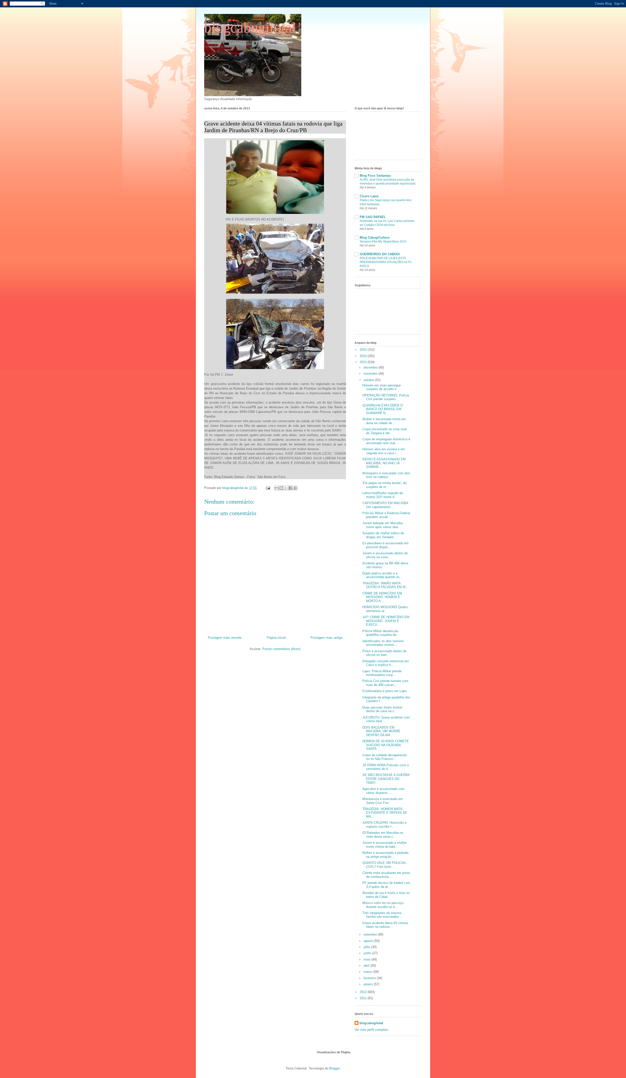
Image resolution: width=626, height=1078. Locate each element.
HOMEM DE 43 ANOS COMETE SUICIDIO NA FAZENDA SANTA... (385, 745)
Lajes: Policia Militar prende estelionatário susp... (382, 673)
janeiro (369, 984)
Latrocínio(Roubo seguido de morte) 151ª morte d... (382, 495)
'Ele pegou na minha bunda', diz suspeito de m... (384, 485)
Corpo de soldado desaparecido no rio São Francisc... (384, 757)
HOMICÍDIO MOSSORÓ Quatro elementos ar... (385, 609)
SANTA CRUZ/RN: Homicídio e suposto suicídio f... (384, 824)
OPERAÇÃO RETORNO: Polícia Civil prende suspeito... (385, 397)
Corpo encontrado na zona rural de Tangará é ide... (384, 431)
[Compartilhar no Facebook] (290, 488)
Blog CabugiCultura (375, 237)
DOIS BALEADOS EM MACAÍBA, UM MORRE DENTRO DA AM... (381, 731)
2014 (364, 356)
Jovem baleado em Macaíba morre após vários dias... (382, 525)
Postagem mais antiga (326, 637)
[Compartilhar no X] (285, 488)
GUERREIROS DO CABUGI (380, 254)
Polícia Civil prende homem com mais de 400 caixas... (385, 683)
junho (368, 953)
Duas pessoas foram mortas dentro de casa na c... (382, 709)
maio (367, 959)
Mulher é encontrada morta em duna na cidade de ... (384, 421)
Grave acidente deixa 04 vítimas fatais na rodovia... (385, 925)
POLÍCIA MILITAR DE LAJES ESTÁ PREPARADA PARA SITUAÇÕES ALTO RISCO (385, 262)
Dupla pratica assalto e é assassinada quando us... (382, 575)
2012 (364, 992)
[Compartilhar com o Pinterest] (295, 488)
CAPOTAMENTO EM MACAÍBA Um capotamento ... (385, 505)
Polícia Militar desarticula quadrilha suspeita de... (380, 633)
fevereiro (370, 978)
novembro (371, 373)
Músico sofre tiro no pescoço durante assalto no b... (382, 905)
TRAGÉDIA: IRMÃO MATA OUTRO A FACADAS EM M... (385, 585)
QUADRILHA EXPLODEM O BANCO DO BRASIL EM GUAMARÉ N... (382, 409)
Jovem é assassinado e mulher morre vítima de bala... (384, 844)
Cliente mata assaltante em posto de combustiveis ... (386, 875)
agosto (369, 941)
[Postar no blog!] (281, 488)
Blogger (334, 1068)
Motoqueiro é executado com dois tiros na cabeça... (386, 475)
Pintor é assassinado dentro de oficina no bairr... (384, 653)
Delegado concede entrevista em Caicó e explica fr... (385, 663)
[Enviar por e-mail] (276, 488)
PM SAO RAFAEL (373, 217)
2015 (364, 349)
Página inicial (276, 637)
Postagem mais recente (225, 637)
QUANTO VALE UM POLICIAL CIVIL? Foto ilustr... (384, 865)
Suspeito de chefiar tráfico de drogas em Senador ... (383, 535)
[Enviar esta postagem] (267, 488)
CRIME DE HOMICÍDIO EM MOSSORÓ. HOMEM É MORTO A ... (382, 597)
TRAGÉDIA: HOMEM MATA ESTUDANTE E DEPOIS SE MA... (384, 812)
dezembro (371, 367)
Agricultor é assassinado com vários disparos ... (383, 791)
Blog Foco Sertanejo (375, 175)
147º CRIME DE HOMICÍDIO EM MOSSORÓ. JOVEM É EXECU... (385, 620)
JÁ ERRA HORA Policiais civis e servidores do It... (385, 767)
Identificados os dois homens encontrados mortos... (383, 643)
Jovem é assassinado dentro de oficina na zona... (385, 555)
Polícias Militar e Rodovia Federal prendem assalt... (386, 515)
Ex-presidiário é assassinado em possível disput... (385, 545)
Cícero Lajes (369, 196)
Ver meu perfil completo (371, 1030)
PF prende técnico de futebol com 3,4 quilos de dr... (386, 885)
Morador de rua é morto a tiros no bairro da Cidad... (386, 895)
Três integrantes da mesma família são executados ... (382, 915)
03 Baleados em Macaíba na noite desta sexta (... (382, 834)
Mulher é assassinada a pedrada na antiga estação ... (385, 854)
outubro (369, 380)
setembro (371, 934)
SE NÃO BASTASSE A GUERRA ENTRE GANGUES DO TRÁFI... (386, 778)
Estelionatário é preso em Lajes (384, 691)
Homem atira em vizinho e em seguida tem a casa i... (383, 451)
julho (367, 947)
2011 (364, 998)
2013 (364, 362)
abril (367, 965)
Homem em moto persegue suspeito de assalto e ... (381, 387)
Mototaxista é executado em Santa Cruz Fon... (382, 801)
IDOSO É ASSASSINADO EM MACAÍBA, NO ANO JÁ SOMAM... (384, 463)
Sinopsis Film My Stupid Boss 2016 (383, 241)
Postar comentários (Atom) (281, 649)
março (368, 972)
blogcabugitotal (250, 28)
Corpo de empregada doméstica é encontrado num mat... (386, 441)
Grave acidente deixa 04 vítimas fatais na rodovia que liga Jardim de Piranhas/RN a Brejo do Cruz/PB (273, 126)
